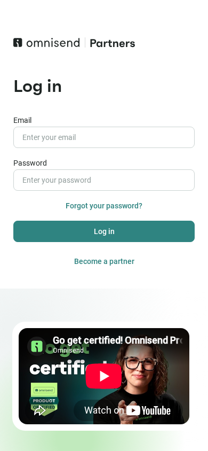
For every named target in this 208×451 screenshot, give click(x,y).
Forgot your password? (104, 205)
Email (22, 120)
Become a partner (104, 261)
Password (30, 163)
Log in (104, 231)
